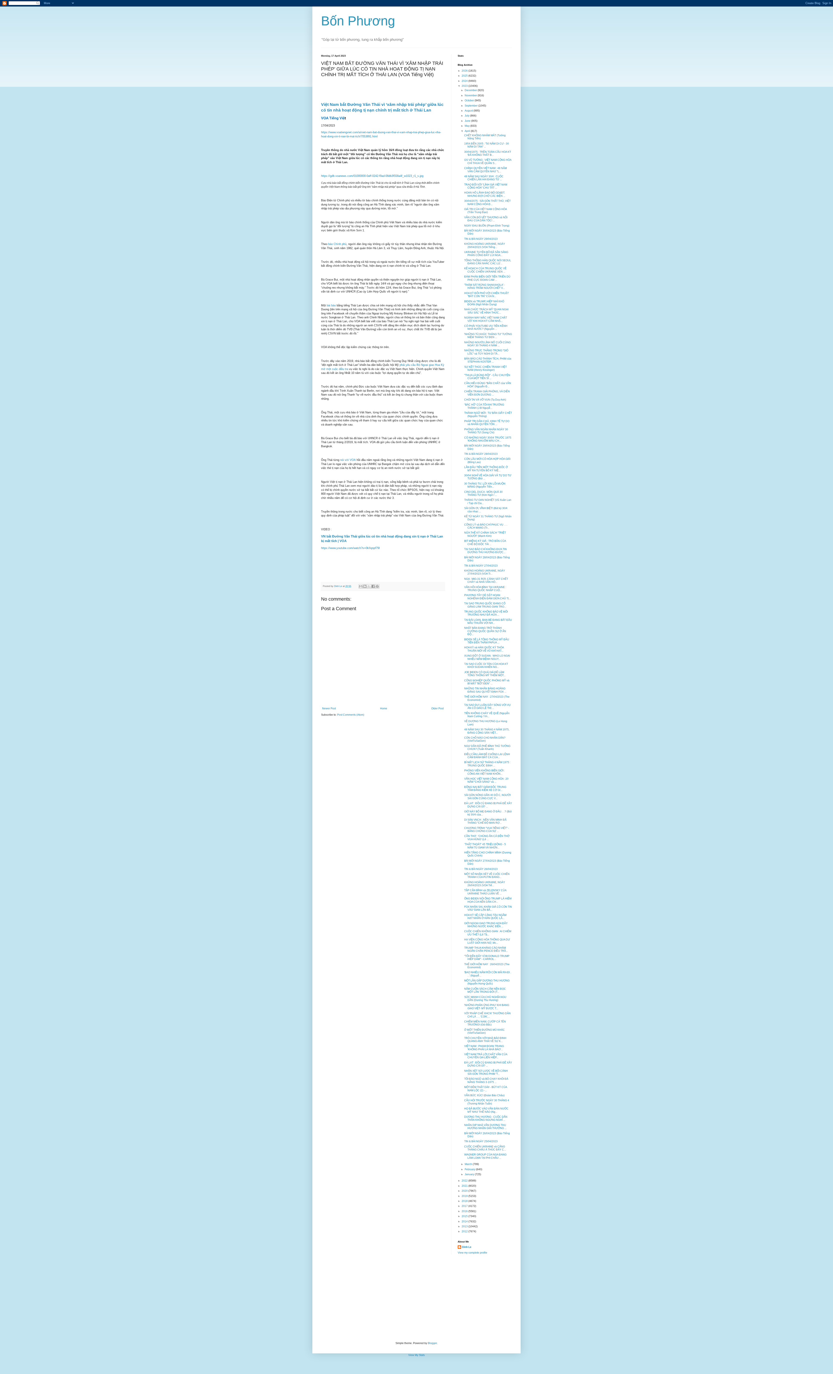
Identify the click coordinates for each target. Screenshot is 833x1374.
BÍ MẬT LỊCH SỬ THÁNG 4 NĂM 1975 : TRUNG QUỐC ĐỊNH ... (487, 764)
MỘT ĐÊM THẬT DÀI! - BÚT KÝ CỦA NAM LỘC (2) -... (485, 1089)
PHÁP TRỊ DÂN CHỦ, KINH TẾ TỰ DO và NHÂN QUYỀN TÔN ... (486, 423)
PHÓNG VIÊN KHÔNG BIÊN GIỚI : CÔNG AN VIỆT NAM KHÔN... (484, 772)
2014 (465, 1221)
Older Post (437, 708)
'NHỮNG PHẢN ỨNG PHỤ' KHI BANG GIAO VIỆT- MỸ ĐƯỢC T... (486, 1007)
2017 (465, 1206)
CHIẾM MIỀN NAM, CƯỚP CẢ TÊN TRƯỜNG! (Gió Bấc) (485, 1023)
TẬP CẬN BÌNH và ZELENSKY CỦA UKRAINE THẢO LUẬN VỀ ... (485, 892)
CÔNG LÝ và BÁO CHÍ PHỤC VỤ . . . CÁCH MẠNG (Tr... (485, 526)
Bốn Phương (358, 21)
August (469, 110)
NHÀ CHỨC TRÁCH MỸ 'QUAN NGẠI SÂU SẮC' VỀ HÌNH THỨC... (486, 311)
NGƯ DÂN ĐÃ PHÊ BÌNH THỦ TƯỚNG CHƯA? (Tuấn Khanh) (487, 748)
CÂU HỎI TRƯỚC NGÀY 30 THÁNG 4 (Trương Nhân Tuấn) (486, 1102)
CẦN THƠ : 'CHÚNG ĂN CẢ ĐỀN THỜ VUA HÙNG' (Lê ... (487, 838)
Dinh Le (338, 586)
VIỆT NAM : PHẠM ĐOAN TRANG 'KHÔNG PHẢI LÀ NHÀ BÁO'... (484, 1048)
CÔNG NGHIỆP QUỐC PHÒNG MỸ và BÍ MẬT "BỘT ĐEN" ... (486, 682)
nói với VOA (348, 460)
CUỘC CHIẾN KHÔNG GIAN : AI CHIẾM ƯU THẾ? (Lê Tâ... (487, 933)
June (468, 120)
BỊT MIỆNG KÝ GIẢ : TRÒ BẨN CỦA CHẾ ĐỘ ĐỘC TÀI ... (485, 542)
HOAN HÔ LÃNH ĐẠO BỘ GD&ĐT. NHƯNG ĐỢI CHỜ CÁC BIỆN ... (484, 194)
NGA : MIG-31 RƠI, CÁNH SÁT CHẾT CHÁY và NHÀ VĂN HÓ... (486, 580)
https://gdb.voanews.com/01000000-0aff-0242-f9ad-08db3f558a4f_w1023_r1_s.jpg (372, 176)
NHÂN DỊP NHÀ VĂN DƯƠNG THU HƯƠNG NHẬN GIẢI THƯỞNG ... (485, 1127)
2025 (465, 75)
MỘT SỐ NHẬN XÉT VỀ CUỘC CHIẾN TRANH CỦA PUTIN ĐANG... (487, 876)
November (471, 95)
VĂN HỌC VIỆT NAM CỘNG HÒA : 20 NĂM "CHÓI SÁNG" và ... (486, 780)
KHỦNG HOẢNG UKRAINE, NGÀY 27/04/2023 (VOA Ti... (484, 572)
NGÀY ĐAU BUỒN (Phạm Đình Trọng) (486, 225)
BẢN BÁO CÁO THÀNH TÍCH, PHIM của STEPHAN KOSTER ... (487, 360)
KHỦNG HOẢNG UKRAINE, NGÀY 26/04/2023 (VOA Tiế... (484, 884)
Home (383, 708)
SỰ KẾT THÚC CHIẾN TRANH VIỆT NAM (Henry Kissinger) (485, 368)
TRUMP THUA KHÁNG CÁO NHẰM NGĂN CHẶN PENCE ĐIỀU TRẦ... (486, 949)
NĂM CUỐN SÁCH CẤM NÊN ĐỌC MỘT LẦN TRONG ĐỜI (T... (485, 990)
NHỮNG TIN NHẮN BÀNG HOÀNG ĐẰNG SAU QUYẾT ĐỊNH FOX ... (485, 690)
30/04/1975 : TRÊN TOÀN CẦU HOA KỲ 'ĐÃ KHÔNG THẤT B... (487, 153)
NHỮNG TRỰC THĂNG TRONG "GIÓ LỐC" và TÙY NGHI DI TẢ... (486, 352)
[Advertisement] (416, 1298)
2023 (465, 85)
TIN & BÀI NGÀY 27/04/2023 (481, 565)
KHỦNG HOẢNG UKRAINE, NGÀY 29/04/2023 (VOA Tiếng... (484, 245)
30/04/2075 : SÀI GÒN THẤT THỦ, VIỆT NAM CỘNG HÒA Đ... (487, 202)
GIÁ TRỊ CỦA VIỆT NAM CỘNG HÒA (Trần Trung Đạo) (485, 211)
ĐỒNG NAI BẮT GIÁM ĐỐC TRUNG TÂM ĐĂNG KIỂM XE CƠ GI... (485, 789)
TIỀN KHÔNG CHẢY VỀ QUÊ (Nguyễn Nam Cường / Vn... (487, 715)
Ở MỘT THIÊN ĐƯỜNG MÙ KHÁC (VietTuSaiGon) (484, 1031)
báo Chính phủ (337, 244)
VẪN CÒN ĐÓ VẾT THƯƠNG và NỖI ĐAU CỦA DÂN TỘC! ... (485, 219)
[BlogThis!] (365, 586)
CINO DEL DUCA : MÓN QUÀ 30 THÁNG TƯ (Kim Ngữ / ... (483, 493)
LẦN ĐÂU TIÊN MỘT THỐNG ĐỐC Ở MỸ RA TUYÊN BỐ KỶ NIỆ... (486, 469)
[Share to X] (369, 586)
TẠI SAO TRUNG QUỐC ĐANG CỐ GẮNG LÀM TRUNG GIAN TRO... (485, 605)
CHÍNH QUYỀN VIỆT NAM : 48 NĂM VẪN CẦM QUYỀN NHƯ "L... (485, 170)
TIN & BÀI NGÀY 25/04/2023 (481, 1141)
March (469, 1164)
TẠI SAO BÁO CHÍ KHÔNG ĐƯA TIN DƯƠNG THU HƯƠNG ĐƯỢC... (485, 551)
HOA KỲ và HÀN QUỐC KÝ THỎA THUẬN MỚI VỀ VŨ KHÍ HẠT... (484, 649)
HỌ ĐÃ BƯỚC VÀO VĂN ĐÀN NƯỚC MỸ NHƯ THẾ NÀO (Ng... (486, 1110)
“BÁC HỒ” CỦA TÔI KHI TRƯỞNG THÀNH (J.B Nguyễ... (484, 406)
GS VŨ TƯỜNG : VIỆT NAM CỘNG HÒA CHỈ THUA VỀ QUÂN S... (487, 161)
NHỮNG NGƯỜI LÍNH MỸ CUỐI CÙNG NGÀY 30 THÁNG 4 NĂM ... (487, 344)
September (471, 105)
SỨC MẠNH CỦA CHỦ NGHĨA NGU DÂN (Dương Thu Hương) (485, 999)
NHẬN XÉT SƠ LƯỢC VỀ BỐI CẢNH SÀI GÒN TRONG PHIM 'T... (486, 1072)
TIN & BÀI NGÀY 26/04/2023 (481, 869)
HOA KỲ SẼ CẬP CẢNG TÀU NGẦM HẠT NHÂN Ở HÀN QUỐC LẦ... (485, 917)
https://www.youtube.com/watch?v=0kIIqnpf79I (350, 548)
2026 (465, 70)
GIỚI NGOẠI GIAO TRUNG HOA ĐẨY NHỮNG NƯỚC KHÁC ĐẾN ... (486, 925)
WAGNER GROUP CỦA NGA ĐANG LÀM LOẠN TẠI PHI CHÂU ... (485, 1156)
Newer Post (329, 708)
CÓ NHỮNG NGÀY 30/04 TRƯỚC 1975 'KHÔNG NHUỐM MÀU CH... (487, 439)
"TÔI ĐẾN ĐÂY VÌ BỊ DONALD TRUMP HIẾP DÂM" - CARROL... (486, 958)
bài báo (331, 305)
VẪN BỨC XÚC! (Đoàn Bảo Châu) (484, 1095)
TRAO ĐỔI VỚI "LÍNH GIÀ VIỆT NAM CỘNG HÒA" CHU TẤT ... (485, 186)
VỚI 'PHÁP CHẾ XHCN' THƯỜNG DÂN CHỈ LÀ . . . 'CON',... (487, 1015)
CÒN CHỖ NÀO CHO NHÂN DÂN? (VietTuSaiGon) (484, 739)
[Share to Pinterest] (377, 586)
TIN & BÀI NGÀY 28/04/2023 (481, 453)
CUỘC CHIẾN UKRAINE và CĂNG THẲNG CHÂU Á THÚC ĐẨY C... (485, 1148)
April (468, 131)
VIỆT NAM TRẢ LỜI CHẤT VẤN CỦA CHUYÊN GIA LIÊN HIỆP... (485, 1056)
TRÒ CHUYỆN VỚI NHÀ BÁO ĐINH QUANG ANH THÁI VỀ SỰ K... (485, 1040)
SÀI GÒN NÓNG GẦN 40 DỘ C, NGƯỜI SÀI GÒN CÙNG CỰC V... (487, 797)
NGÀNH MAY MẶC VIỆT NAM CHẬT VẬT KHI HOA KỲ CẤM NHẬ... (485, 319)
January (470, 1174)
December (471, 90)
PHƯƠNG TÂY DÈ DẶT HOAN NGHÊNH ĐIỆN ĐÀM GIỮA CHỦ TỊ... (487, 597)
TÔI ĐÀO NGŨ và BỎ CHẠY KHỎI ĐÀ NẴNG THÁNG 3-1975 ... (486, 1080)
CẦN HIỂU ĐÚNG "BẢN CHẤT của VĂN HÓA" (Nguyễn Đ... (487, 385)
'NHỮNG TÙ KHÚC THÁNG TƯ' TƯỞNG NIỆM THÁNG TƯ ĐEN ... (488, 336)
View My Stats (416, 1355)
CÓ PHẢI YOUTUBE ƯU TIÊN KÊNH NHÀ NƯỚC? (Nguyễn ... (485, 327)
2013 (465, 1226)
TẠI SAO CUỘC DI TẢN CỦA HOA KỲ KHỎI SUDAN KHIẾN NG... (486, 665)
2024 (465, 80)
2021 (465, 1185)
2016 (465, 1211)
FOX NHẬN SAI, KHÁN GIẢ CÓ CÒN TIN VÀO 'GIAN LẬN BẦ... (488, 908)
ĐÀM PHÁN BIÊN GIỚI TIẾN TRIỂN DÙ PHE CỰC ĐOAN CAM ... (487, 278)
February (470, 1169)
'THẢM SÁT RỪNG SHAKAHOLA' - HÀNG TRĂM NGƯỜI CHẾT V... (484, 286)
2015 (465, 1216)
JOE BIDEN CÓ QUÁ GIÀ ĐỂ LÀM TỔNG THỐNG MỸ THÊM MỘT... (484, 674)
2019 (465, 1196)
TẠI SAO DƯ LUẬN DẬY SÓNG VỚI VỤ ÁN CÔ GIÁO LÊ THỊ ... (487, 706)
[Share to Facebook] (373, 586)
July (467, 115)
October (470, 100)
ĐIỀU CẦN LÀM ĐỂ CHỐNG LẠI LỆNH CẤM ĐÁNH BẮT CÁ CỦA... (487, 756)
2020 (465, 1190)
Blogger (432, 1343)
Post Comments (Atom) (350, 714)
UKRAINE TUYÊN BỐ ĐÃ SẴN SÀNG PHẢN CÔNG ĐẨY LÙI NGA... (486, 254)
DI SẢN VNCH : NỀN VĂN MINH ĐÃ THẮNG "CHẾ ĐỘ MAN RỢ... (485, 821)
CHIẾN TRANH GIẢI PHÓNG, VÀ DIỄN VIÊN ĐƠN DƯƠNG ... (487, 393)
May (467, 125)
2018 (465, 1201)
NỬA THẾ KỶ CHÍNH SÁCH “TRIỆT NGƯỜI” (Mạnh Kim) (485, 534)
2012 (465, 1231)
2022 (465, 1180)
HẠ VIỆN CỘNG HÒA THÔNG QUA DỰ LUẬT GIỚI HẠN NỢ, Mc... (487, 941)
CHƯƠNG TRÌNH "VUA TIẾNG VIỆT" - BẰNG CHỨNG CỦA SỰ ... (486, 830)
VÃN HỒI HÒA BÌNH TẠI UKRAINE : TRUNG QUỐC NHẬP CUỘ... (485, 589)
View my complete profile (472, 1252)
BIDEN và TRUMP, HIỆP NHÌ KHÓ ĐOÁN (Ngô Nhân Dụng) (484, 303)
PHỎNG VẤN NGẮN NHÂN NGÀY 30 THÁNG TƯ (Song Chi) (486, 431)
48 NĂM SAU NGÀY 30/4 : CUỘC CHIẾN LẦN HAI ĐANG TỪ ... (483, 178)
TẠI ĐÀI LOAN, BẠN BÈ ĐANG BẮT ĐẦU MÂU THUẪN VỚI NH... (488, 621)
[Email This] (361, 586)
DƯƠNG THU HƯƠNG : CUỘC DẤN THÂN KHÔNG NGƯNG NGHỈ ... (485, 1118)
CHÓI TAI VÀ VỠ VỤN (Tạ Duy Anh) (485, 399)
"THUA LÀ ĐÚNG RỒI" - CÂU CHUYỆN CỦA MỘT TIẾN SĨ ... (487, 377)
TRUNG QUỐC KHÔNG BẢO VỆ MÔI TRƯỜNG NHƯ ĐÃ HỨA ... (486, 613)
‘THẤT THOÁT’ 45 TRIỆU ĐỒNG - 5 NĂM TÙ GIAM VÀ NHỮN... (485, 846)
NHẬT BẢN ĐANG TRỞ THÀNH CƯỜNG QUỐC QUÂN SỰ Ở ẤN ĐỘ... (485, 631)
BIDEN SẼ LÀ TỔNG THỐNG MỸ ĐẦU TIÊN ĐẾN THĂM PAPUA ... (486, 641)
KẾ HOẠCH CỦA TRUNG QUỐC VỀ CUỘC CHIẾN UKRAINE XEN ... (485, 270)
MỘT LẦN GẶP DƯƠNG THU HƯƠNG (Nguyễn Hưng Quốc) (487, 982)
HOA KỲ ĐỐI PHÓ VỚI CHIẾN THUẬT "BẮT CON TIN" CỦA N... (486, 295)
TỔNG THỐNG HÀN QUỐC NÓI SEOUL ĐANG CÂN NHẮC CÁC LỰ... (487, 262)
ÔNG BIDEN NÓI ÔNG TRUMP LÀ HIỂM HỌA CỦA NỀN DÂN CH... (488, 900)
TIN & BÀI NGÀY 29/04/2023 (481, 238)
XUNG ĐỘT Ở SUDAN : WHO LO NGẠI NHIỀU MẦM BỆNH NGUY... (487, 657)
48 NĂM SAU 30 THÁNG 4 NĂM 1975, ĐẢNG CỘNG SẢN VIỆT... (486, 731)
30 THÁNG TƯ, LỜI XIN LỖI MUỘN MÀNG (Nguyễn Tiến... (484, 485)
